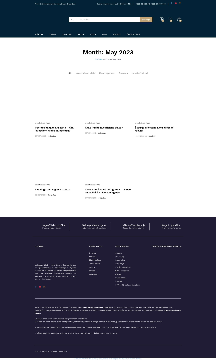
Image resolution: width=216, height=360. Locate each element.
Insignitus (52, 136)
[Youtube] (176, 3)
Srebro (92, 267)
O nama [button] (52, 34)
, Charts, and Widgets (110, 359)
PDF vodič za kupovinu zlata (127, 285)
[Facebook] (171, 3)
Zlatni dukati (94, 264)
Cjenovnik (67, 34)
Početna (39, 34)
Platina (92, 271)
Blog (104, 34)
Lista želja (119, 264)
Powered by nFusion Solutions (130, 359)
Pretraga (146, 19)
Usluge (81, 34)
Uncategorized (107, 73)
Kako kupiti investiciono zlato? (104, 127)
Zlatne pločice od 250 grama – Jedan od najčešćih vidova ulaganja (108, 191)
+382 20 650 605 (158, 4)
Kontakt (117, 34)
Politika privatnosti (123, 267)
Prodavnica (120, 260)
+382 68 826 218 (143, 4)
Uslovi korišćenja (122, 271)
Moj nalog (119, 257)
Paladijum (93, 274)
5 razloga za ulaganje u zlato (52, 189)
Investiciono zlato (85, 73)
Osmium (123, 73)
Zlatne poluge (95, 260)
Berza (93, 34)
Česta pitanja (133, 34)
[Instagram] (180, 3)
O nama (92, 253)
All (69, 73)
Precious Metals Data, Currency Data (88, 359)
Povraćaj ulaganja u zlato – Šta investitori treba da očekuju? (54, 129)
